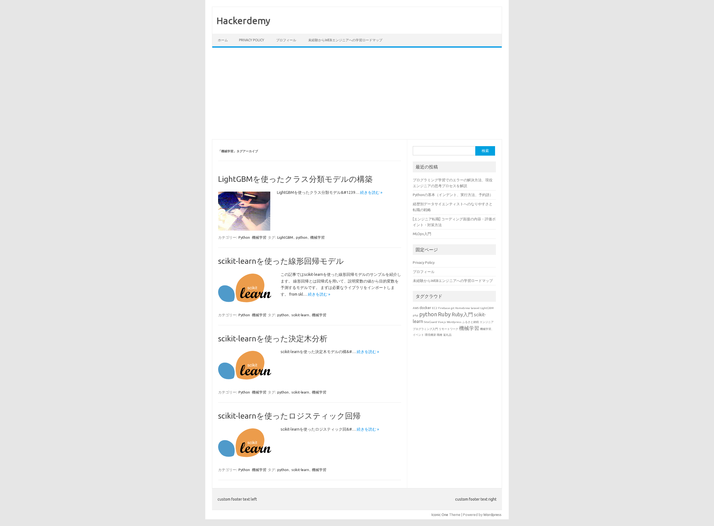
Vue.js (442, 322)
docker (425, 307)
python (301, 237)
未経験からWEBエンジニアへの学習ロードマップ (345, 40)
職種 (439, 334)
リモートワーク (448, 328)
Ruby (444, 314)
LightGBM (285, 237)
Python (244, 237)
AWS (416, 308)
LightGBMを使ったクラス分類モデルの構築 (295, 179)
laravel (475, 308)
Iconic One (439, 515)
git (452, 308)
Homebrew (462, 308)
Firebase (444, 308)
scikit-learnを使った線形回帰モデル (281, 261)
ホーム (223, 40)
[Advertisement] (357, 93)
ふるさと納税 (470, 322)
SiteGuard (430, 322)
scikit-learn (300, 315)
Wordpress (454, 322)
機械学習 (259, 237)
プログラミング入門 (425, 328)
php (415, 315)
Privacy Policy (251, 40)
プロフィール (286, 40)
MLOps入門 (422, 234)
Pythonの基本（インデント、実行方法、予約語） (453, 195)
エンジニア (487, 322)
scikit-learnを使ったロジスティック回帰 (289, 415)
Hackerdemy (243, 20)
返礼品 (447, 334)
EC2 (434, 308)
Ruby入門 (462, 314)
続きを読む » (371, 192)
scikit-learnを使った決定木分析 (272, 338)
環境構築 (430, 334)
